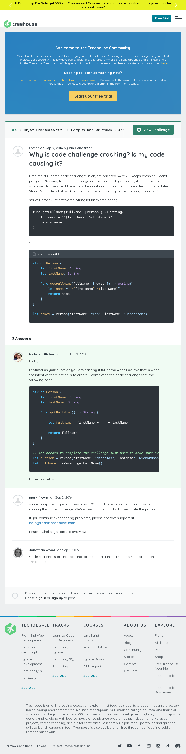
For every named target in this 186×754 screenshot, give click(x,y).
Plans (159, 635)
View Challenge (156, 130)
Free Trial (162, 18)
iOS (14, 130)
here (164, 63)
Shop (159, 657)
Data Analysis (31, 671)
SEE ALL (28, 687)
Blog (127, 643)
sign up (57, 598)
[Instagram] (158, 745)
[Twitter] (119, 745)
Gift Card (131, 671)
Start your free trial (93, 96)
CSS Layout (92, 666)
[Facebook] (139, 745)
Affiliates (161, 643)
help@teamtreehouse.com (52, 523)
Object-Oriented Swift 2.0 (44, 130)
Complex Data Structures (91, 130)
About (128, 635)
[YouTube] (129, 745)
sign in (41, 598)
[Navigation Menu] (178, 18)
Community (133, 650)
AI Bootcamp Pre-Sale (31, 3)
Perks (159, 650)
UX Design (29, 678)
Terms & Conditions (18, 745)
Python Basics (93, 659)
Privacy (42, 745)
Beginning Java (64, 666)
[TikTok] (168, 745)
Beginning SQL (63, 659)
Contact (130, 664)
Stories (129, 657)
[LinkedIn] (148, 745)
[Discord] (177, 745)
